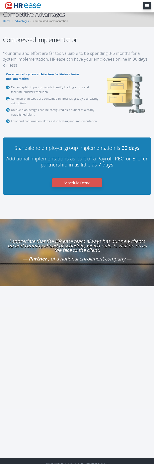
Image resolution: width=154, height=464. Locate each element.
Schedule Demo (77, 182)
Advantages (22, 21)
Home (6, 21)
